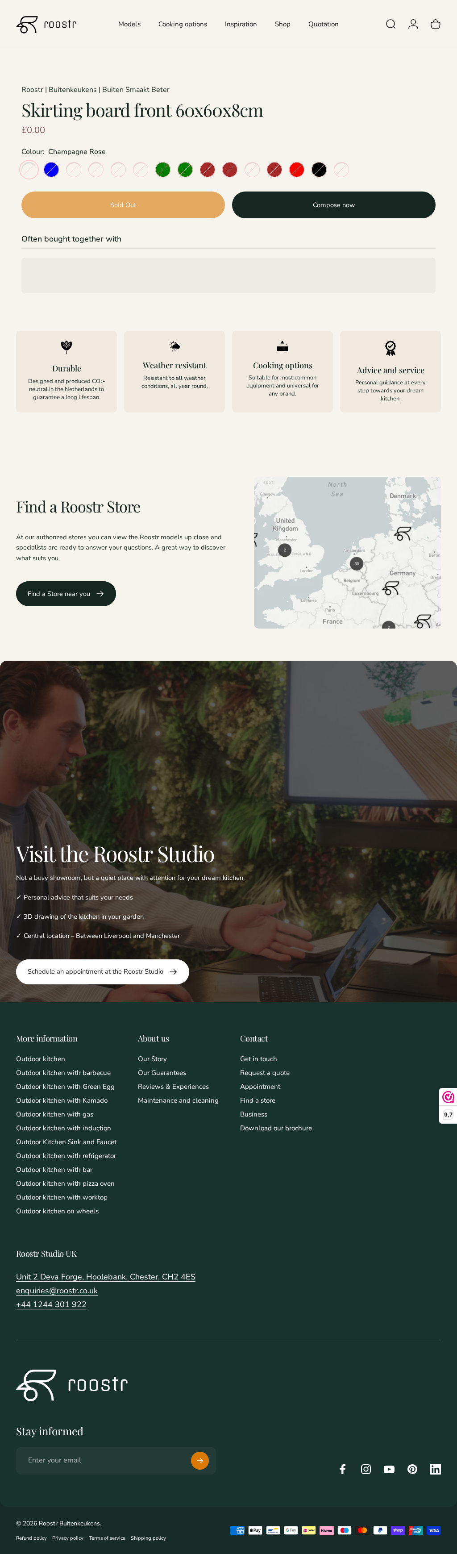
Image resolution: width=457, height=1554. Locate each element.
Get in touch (258, 1059)
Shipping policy (148, 1538)
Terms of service (107, 1538)
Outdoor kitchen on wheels (57, 1211)
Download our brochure (276, 1128)
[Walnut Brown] (207, 169)
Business (253, 1114)
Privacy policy (67, 1538)
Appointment (260, 1087)
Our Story (152, 1059)
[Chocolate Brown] (274, 169)
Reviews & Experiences (173, 1087)
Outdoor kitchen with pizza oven (65, 1183)
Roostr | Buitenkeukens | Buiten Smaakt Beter (95, 90)
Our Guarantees (162, 1073)
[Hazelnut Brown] (229, 169)
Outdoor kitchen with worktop (62, 1197)
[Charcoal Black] (319, 169)
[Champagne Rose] (29, 169)
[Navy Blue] (51, 169)
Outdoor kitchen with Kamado (62, 1100)
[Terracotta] (252, 169)
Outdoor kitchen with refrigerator (66, 1156)
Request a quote (265, 1073)
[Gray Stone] (118, 169)
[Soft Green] (162, 169)
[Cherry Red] (296, 169)
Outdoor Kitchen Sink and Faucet (66, 1142)
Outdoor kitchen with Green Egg (65, 1087)
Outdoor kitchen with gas (54, 1114)
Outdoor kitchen (40, 1059)
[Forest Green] (185, 169)
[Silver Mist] (96, 169)
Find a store (257, 1100)
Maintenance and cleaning (178, 1100)
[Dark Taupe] (341, 169)
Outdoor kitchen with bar (54, 1170)
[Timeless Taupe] (73, 169)
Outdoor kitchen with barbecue (63, 1073)
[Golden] (140, 169)
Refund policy (31, 1538)
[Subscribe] (200, 1461)
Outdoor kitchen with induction (63, 1128)
